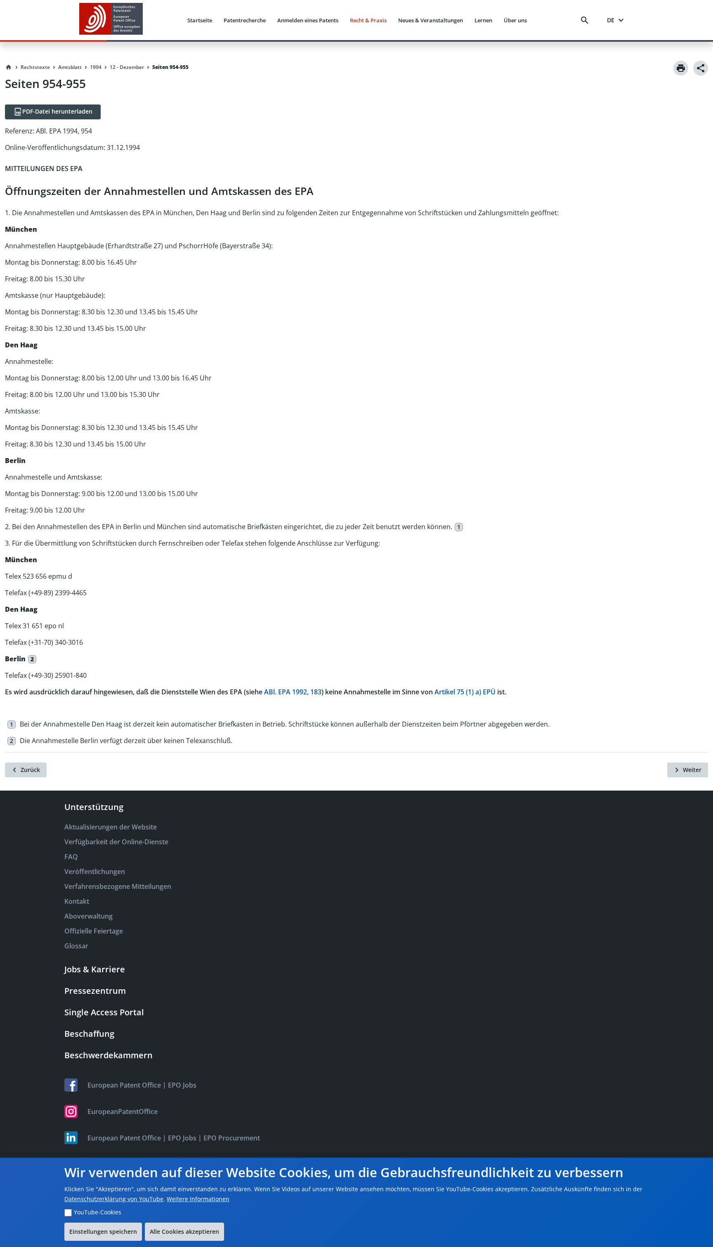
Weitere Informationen (198, 1199)
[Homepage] (8, 67)
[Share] (700, 68)
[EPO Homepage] (111, 20)
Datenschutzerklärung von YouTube (113, 1199)
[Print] (680, 68)
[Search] (586, 20)
